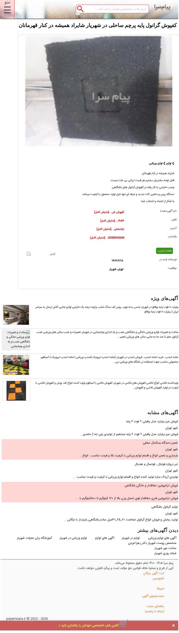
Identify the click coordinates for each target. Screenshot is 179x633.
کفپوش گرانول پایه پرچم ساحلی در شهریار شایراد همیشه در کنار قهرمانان (98, 25)
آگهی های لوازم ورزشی (162, 538)
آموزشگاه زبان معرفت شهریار (34, 538)
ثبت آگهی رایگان (153, 573)
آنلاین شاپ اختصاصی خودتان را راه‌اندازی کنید (90, 625)
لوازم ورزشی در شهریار (73, 538)
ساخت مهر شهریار (165, 548)
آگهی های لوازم (104, 538)
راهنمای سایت (155, 606)
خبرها (160, 588)
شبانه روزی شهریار (165, 553)
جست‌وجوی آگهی (153, 596)
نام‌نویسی (158, 578)
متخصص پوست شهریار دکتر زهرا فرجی (152, 543)
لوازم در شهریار (131, 538)
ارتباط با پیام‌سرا (154, 611)
